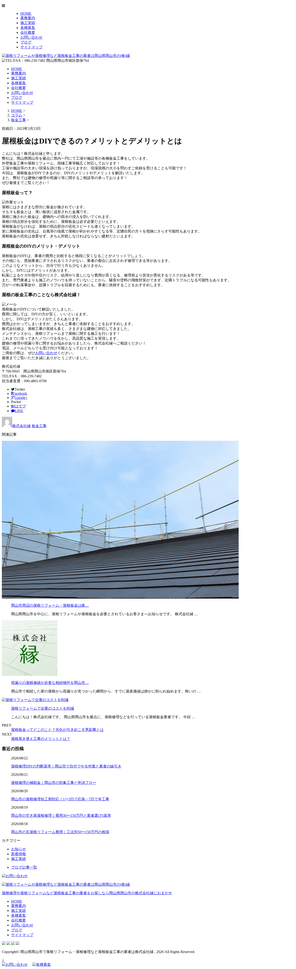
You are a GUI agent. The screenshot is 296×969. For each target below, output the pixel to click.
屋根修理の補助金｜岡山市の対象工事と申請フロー (53, 783)
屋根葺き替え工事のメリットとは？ (40, 739)
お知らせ (18, 849)
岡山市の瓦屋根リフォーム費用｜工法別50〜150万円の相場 (60, 832)
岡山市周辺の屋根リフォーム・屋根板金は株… (50, 605)
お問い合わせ (31, 37)
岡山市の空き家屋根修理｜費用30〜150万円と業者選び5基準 (61, 815)
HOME (25, 14)
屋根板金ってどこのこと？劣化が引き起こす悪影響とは (57, 730)
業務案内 (27, 18)
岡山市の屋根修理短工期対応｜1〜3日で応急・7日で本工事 (60, 799)
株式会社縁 (21, 426)
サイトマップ (31, 47)
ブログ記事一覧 (24, 867)
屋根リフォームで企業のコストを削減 (42, 708)
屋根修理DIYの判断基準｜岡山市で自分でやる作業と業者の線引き (66, 766)
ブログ (25, 42)
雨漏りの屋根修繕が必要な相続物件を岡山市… (50, 683)
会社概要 (27, 32)
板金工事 (18, 120)
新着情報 (18, 854)
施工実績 (27, 23)
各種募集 (27, 28)
